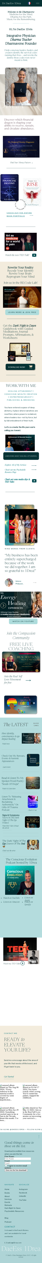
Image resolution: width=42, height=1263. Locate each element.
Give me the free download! (16, 1170)
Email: (7, 1161)
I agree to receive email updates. (16, 1167)
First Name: (9, 1156)
